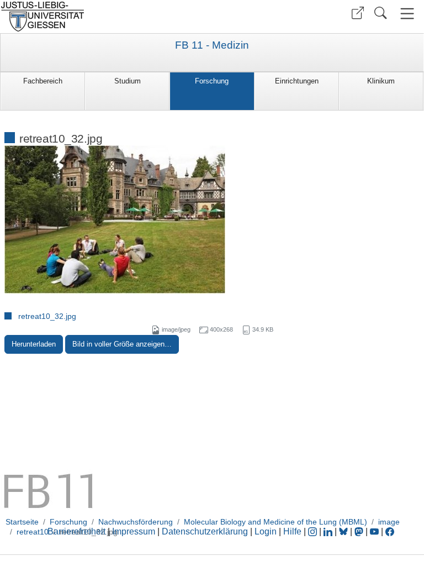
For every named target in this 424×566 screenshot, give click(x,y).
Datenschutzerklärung (205, 531)
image (389, 521)
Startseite (22, 521)
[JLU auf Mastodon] (359, 531)
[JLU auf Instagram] (313, 531)
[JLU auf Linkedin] (329, 531)
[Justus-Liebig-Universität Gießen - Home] (104, 16)
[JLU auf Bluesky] (344, 531)
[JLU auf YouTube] (374, 531)
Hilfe (292, 531)
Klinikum (381, 81)
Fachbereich (42, 81)
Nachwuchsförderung (135, 521)
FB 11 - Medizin (212, 45)
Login (267, 531)
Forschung (212, 81)
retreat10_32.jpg (47, 316)
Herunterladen (34, 344)
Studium (127, 81)
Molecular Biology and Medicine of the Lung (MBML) (275, 521)
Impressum (133, 531)
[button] (358, 13)
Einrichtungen (297, 81)
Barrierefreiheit (76, 531)
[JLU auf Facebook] (389, 531)
